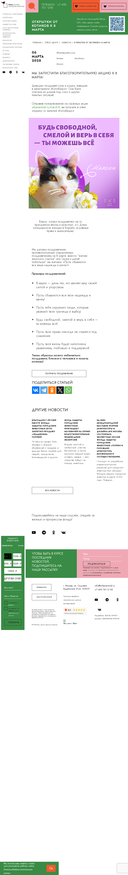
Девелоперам (9, 61)
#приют (60, 64)
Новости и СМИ (9, 24)
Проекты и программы (12, 14)
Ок (51, 868)
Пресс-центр (51, 42)
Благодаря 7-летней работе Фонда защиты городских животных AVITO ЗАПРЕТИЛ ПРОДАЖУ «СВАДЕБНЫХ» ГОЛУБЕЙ (44, 429)
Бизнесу (6, 57)
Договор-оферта (69, 603)
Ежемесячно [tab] (7, 546)
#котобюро (79, 58)
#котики (60, 58)
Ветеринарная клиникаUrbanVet (9, 35)
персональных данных (13, 614)
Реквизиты (42, 587)
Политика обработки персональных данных (72, 598)
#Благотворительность (66, 52)
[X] (58, 390)
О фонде (6, 54)
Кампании (7, 17)
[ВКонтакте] (34, 390)
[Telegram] (42, 390)
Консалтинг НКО (10, 68)
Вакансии (7, 40)
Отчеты (6, 50)
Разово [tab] (21, 546)
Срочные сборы (10, 21)
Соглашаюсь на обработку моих (13, 611)
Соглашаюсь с (13, 604)
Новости (66, 42)
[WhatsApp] (66, 390)
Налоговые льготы (11, 64)
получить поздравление (59, 373)
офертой (11, 605)
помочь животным (87, 6)
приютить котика (116, 6)
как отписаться (44, 597)
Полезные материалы (12, 44)
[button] (7, 556)
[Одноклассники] (50, 390)
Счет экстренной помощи (10, 29)
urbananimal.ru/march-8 (46, 107)
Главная (36, 42)
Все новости (52, 490)
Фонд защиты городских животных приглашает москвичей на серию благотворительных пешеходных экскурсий (77, 430)
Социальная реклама (12, 47)
